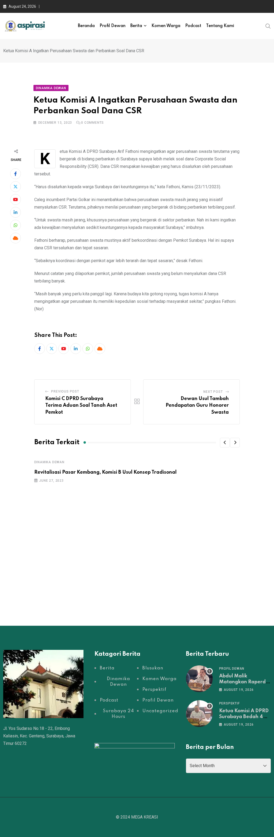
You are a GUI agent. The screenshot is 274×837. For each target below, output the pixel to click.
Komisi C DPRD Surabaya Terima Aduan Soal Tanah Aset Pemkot (81, 405)
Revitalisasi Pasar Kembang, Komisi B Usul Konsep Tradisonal (105, 472)
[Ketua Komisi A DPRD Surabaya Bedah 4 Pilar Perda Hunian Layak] (199, 713)
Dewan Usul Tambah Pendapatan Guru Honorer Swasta (197, 405)
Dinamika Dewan (49, 462)
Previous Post (65, 391)
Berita (136, 26)
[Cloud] (15, 238)
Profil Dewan (112, 26)
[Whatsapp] (15, 225)
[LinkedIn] (15, 212)
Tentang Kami (220, 26)
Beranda (86, 26)
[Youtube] (15, 199)
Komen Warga (165, 26)
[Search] (268, 25)
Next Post (213, 392)
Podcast (193, 26)
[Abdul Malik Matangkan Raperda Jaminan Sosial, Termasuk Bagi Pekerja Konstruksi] (199, 678)
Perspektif (229, 703)
